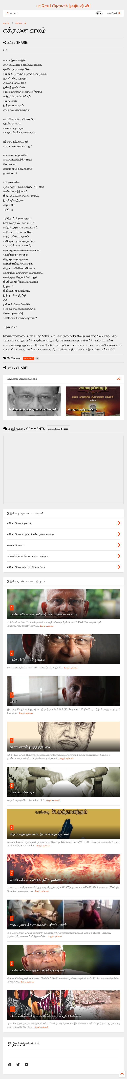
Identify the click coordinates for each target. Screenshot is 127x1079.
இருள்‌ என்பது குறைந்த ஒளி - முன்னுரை (37, 879)
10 (12, 1009)
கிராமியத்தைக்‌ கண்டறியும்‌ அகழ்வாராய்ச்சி (39, 834)
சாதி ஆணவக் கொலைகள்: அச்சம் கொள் (38, 925)
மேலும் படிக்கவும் (46, 626)
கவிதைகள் (21, 23)
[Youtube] (26, 1065)
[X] (18, 1065)
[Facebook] (9, 1065)
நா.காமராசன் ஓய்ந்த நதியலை (30, 747)
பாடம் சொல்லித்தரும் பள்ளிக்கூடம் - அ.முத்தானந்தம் (45, 1016)
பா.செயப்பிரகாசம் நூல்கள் (27, 660)
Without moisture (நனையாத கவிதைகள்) (33, 409)
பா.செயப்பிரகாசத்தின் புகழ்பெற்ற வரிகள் (37, 970)
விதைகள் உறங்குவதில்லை (82, 409)
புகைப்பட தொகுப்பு (22, 792)
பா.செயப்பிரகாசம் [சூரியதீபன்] (63, 5)
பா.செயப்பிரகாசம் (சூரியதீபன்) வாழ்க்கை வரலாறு (43, 614)
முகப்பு (6, 23)
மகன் (13, 701)
